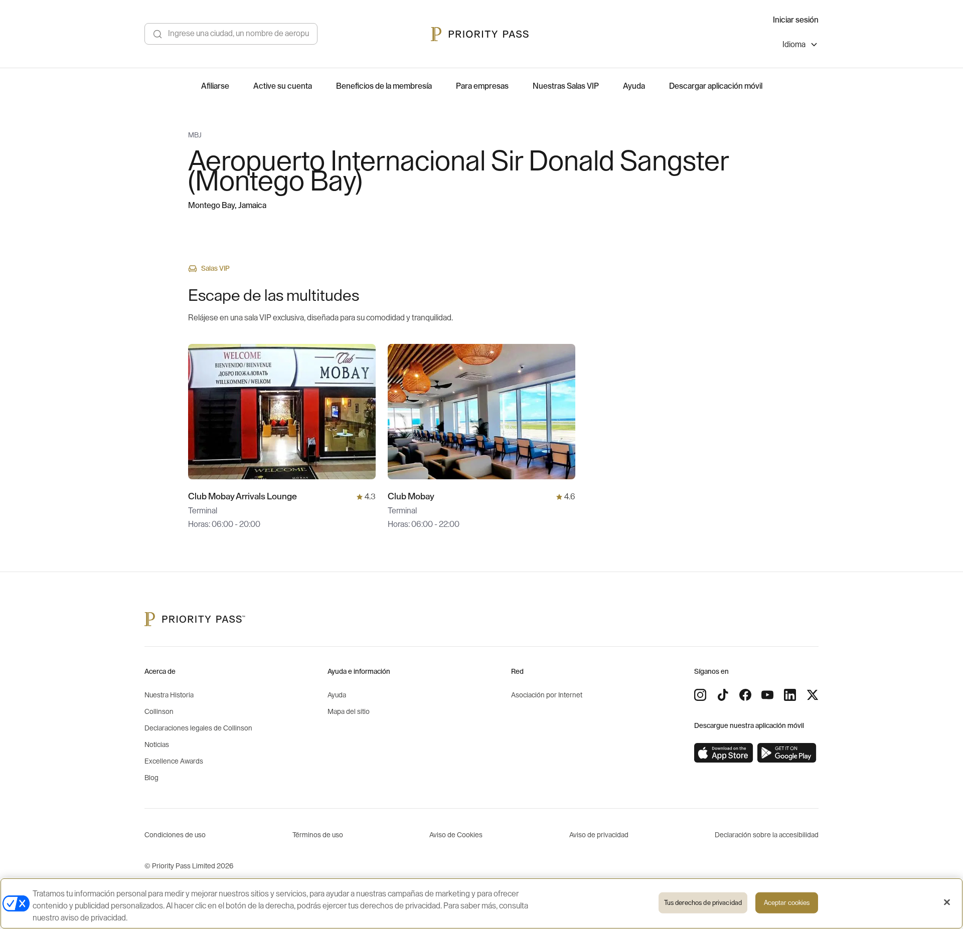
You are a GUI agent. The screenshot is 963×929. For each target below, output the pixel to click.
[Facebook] (745, 695)
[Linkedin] (790, 695)
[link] (723, 753)
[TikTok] (723, 695)
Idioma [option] (794, 45)
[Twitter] (813, 695)
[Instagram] (700, 695)
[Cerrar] (947, 902)
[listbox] (800, 46)
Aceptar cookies (787, 902)
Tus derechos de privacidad (703, 902)
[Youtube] (767, 695)
